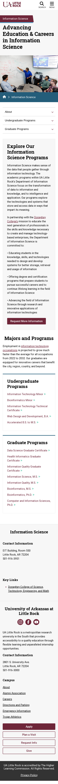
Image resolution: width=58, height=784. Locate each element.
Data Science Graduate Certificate (27, 450)
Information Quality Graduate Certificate (24, 468)
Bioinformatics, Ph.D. (19, 494)
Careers (7, 699)
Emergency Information (17, 711)
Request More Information (26, 321)
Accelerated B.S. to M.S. (21, 422)
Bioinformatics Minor (20, 400)
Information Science (23, 97)
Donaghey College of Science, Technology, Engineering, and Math (28, 589)
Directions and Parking (16, 705)
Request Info (29, 742)
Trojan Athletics (12, 716)
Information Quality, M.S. (21, 482)
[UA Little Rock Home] (4, 96)
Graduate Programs (17, 129)
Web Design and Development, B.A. (28, 416)
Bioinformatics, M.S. (19, 488)
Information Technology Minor (25, 394)
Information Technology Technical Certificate (27, 408)
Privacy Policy (29, 775)
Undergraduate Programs (20, 120)
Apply (29, 726)
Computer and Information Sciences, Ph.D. (29, 502)
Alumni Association (14, 693)
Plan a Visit (29, 734)
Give (29, 750)
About (8, 111)
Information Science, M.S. (22, 476)
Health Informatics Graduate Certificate (24, 458)
